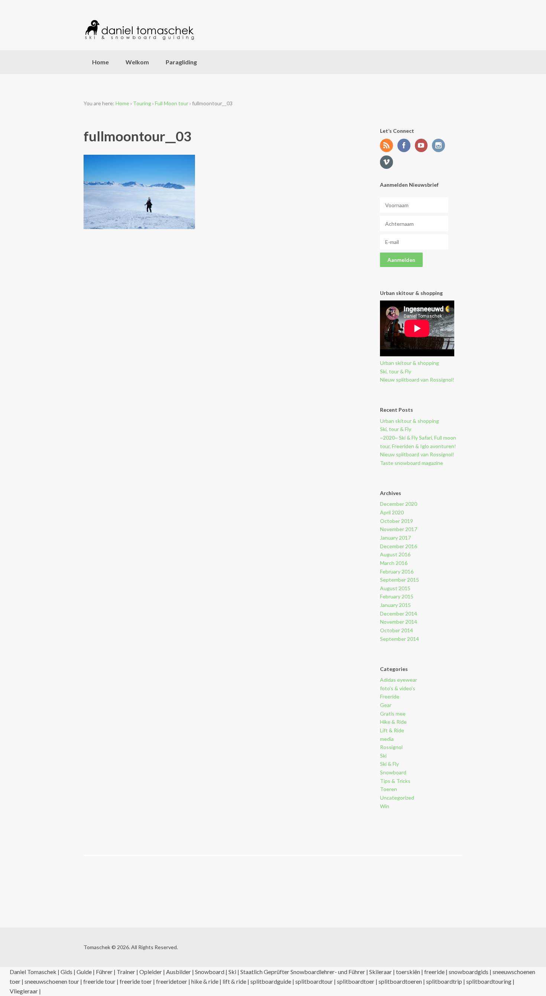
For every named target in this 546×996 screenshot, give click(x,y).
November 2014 (398, 622)
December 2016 (398, 546)
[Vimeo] (388, 163)
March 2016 (393, 563)
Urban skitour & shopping (409, 363)
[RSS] (388, 146)
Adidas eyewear (398, 680)
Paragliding (181, 61)
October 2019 (396, 521)
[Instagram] (440, 146)
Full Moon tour (171, 103)
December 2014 (398, 613)
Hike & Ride (393, 722)
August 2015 (395, 588)
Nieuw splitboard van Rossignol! (417, 379)
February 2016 (396, 571)
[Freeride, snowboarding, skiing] (139, 30)
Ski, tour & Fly (395, 371)
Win (384, 806)
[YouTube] (423, 146)
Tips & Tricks (395, 781)
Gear (385, 705)
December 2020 (398, 504)
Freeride (389, 696)
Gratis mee (393, 713)
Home (100, 61)
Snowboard (393, 772)
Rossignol (391, 747)
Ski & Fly (389, 764)
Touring (142, 103)
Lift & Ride (392, 730)
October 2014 (396, 630)
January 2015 (395, 605)
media (387, 739)
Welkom (137, 61)
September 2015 (399, 579)
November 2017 (398, 529)
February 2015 (396, 596)
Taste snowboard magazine (411, 463)
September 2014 (399, 639)
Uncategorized (397, 797)
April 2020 (392, 512)
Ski (383, 755)
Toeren (388, 789)
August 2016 (395, 554)
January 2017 (395, 537)
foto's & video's (397, 688)
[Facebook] (405, 146)
